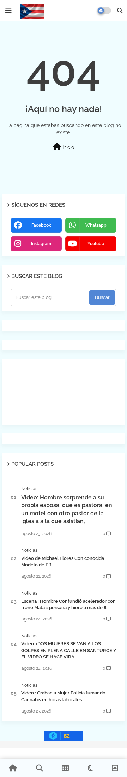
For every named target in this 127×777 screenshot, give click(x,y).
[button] (120, 11)
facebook (41, 225)
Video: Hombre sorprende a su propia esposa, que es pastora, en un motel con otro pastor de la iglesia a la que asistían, (66, 509)
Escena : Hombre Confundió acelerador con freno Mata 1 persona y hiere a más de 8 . (68, 604)
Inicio (67, 147)
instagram (41, 243)
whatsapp (96, 225)
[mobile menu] (8, 10)
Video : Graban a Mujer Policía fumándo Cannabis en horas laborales (63, 696)
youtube (95, 243)
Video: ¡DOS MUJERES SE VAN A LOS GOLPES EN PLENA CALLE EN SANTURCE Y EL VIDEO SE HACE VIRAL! (68, 650)
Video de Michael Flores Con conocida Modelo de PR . (62, 561)
